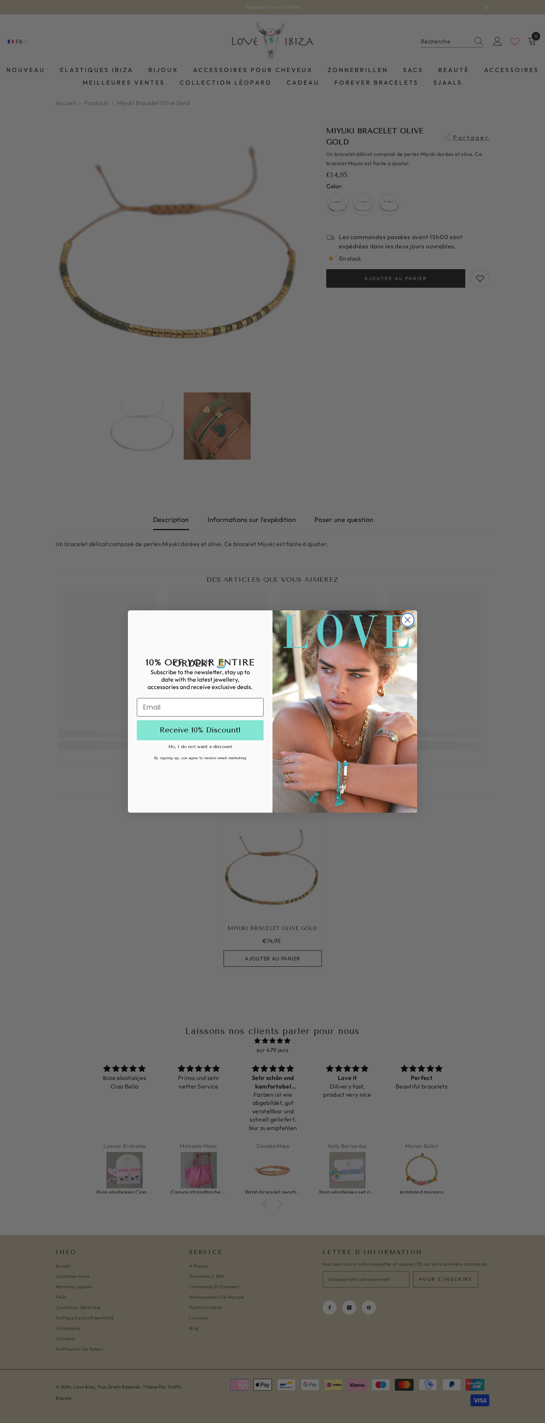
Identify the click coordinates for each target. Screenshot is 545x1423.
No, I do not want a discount (200, 746)
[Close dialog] (407, 619)
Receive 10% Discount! (200, 730)
